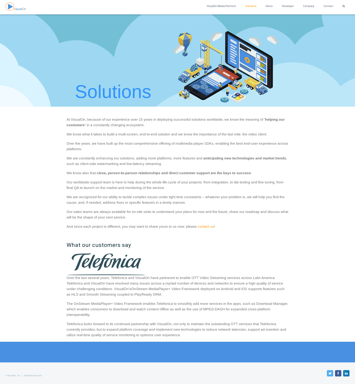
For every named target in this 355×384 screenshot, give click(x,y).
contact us (206, 226)
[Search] (343, 6)
